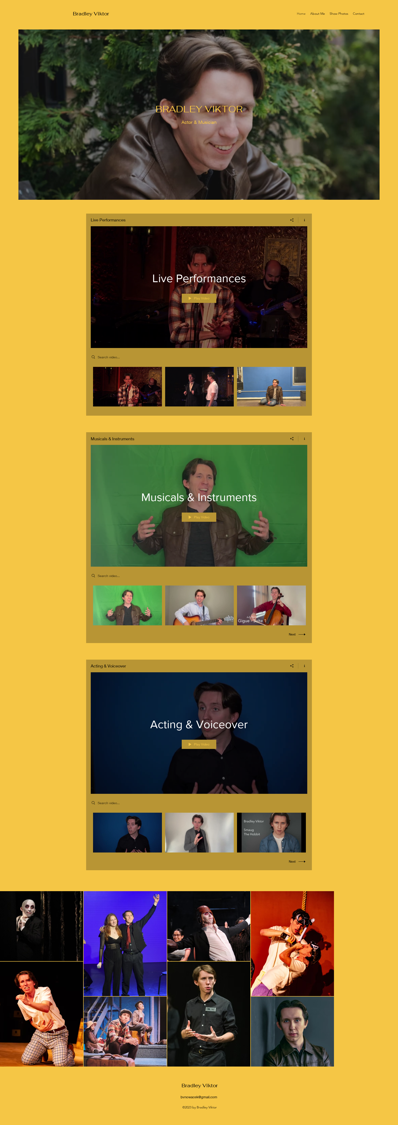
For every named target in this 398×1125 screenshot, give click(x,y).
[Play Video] (127, 387)
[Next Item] (390, 978)
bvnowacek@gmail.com (199, 1097)
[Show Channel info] (302, 220)
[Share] (292, 220)
